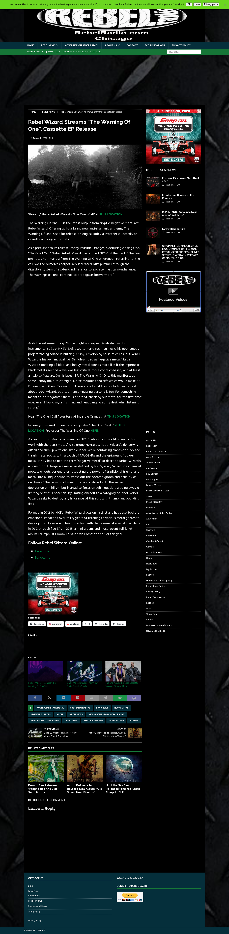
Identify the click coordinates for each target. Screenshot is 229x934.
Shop (148, 609)
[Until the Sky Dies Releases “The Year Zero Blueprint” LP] (124, 768)
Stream (134, 720)
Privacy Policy (181, 45)
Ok (189, 4)
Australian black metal (50, 708)
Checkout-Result (154, 541)
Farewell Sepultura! (174, 229)
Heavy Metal (121, 708)
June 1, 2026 (170, 185)
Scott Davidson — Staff (157, 491)
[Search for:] (184, 52)
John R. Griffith (153, 463)
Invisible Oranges (40, 714)
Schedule (150, 508)
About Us (111, 45)
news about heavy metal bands (106, 714)
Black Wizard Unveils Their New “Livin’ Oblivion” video (82, 684)
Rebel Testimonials (155, 597)
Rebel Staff (151, 446)
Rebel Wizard (116, 720)
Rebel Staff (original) (156, 452)
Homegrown (34, 896)
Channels (150, 530)
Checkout (151, 536)
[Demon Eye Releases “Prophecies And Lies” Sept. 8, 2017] (46, 768)
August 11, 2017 (40, 138)
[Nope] (224, 4)
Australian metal (80, 708)
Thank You (151, 614)
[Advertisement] (114, 80)
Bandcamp (42, 557)
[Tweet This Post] (49, 698)
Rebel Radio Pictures (156, 586)
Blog (30, 886)
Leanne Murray (153, 485)
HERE (94, 431)
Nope (197, 4)
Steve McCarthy (154, 502)
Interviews (151, 564)
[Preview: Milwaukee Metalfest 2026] (153, 182)
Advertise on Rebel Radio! (81, 45)
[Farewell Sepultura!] (153, 232)
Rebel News (48, 45)
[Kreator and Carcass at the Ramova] (153, 199)
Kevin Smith (152, 474)
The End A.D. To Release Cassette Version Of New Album (121, 684)
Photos (150, 575)
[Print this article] (106, 698)
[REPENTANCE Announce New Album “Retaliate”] (153, 216)
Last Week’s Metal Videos (159, 625)
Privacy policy (211, 4)
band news (102, 708)
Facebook (42, 551)
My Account (152, 569)
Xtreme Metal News (37, 906)
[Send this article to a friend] (92, 698)
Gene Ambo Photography (159, 581)
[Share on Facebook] (35, 698)
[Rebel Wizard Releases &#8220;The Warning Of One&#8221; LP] (45, 671)
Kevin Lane (151, 468)
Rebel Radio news (93, 720)
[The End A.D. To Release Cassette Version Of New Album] (123, 671)
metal (59, 714)
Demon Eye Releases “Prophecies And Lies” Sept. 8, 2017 (43, 789)
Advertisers (151, 519)
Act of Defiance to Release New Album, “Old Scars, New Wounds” (84, 789)
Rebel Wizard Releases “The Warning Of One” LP (42, 684)
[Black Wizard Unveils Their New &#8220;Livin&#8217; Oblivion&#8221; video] (84, 671)
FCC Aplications (155, 45)
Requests (150, 603)
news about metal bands (45, 720)
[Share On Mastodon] (134, 698)
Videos (149, 620)
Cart (148, 525)
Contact (132, 45)
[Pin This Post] (78, 698)
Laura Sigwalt (152, 480)
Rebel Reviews (35, 901)
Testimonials (34, 912)
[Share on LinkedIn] (63, 698)
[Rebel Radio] (114, 40)
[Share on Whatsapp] (120, 698)
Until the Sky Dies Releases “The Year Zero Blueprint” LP (123, 789)
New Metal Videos (155, 631)
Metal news (76, 714)
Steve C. (150, 496)
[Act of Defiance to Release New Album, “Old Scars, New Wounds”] (85, 768)
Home (30, 45)
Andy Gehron (152, 457)
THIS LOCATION (111, 214)
